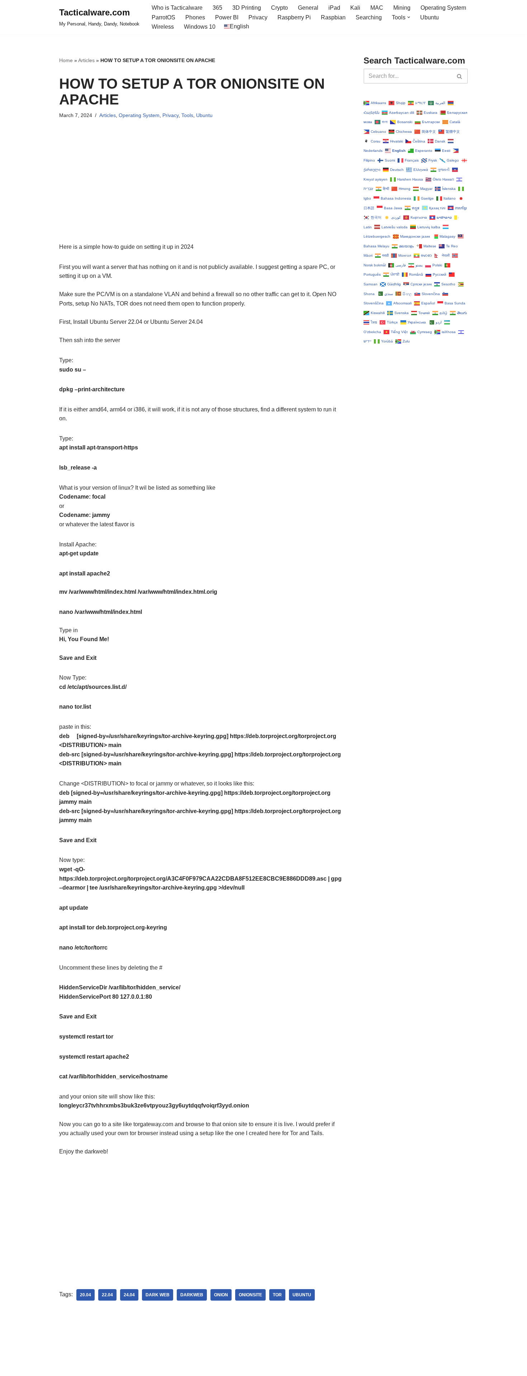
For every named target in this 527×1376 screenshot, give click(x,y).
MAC (376, 8)
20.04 (85, 1294)
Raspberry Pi (294, 17)
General (308, 8)
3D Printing (246, 8)
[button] (408, 17)
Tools (187, 115)
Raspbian (333, 17)
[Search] (460, 76)
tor (277, 1294)
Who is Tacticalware (177, 8)
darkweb (191, 1294)
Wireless (163, 27)
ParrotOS (163, 17)
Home (66, 60)
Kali (355, 8)
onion (221, 1294)
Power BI (226, 17)
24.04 (129, 1294)
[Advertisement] (200, 192)
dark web (158, 1294)
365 (217, 8)
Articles (86, 60)
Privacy (257, 17)
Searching (369, 17)
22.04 (107, 1294)
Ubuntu (429, 17)
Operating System (443, 8)
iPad (334, 8)
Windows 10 (199, 27)
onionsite (250, 1294)
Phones (195, 17)
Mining (401, 8)
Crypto (279, 8)
